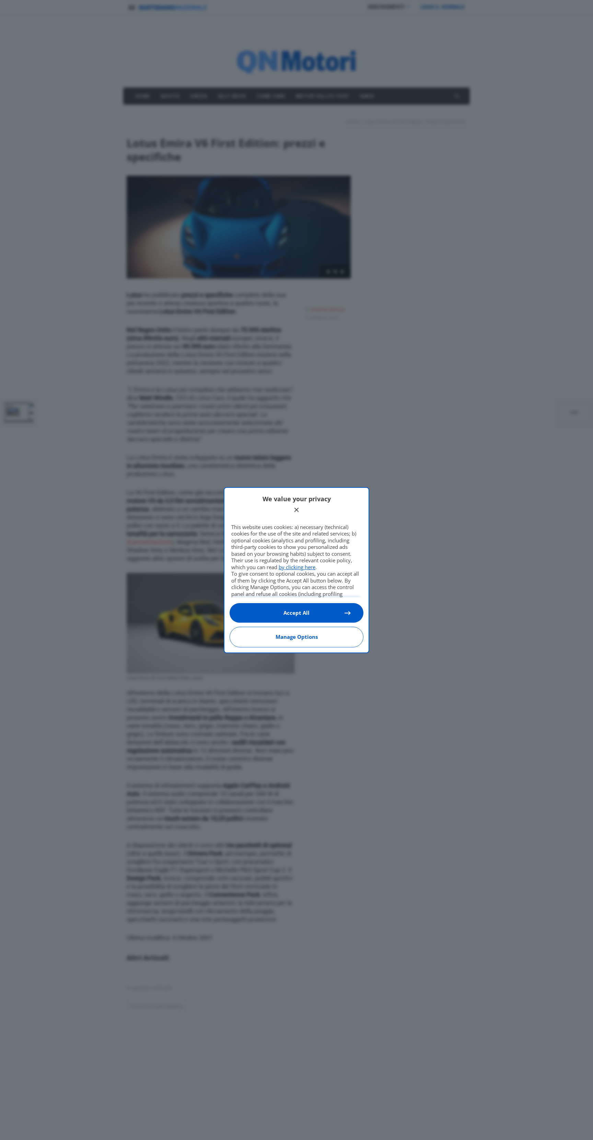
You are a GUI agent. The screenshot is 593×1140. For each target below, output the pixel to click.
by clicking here (297, 567)
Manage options (297, 636)
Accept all (296, 612)
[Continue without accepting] (296, 510)
